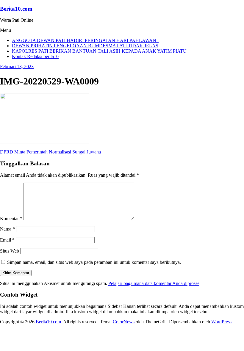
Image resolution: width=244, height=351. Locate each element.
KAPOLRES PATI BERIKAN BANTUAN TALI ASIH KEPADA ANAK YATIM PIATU (99, 51)
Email (7, 239)
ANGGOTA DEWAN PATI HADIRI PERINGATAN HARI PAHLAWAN (85, 40)
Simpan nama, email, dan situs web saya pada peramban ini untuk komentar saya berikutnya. (94, 262)
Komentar (11, 218)
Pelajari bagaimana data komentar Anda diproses (153, 283)
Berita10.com (16, 9)
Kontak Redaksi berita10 (35, 56)
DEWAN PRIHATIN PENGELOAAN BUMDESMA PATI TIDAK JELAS (85, 45)
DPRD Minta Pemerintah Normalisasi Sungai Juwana (50, 151)
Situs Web (9, 250)
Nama (7, 228)
